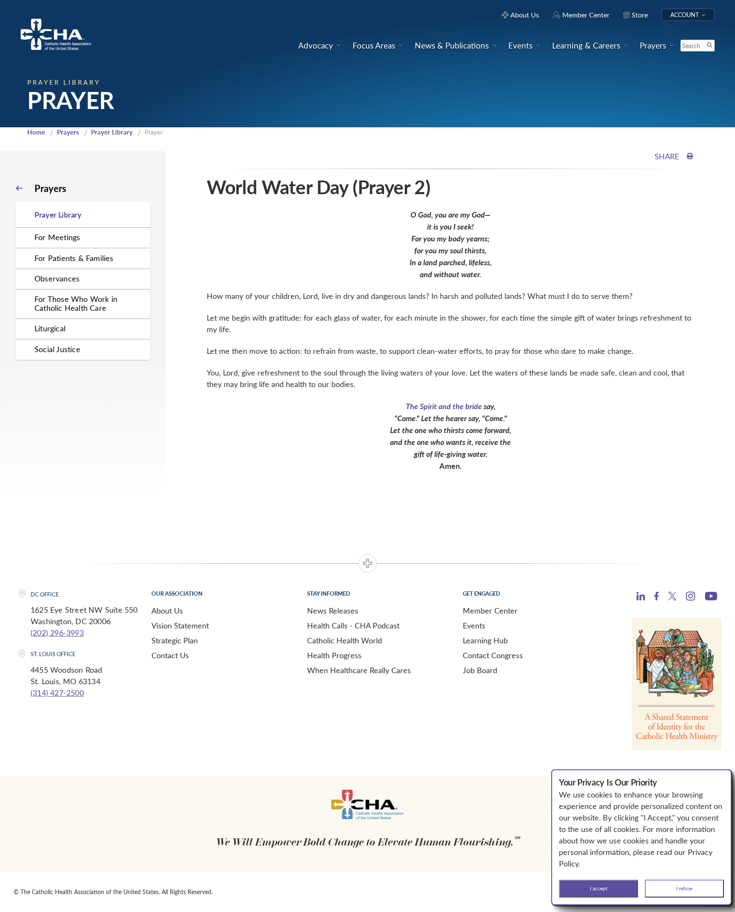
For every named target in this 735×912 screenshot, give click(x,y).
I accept (598, 888)
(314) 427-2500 (57, 693)
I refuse (684, 888)
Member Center (490, 610)
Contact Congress (493, 655)
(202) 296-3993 (57, 633)
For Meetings (57, 237)
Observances (57, 278)
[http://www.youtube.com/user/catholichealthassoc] (711, 597)
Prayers (68, 132)
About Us (167, 610)
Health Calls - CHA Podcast (353, 625)
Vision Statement (180, 625)
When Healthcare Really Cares (359, 670)
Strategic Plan (174, 640)
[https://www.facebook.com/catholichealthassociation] (656, 597)
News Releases (332, 610)
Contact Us (170, 655)
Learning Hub (485, 640)
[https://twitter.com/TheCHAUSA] (672, 597)
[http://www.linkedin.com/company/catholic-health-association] (640, 597)
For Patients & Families (74, 258)
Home (36, 132)
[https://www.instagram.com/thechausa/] (690, 598)
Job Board (480, 670)
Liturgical (50, 328)
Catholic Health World (344, 640)
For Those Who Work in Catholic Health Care (75, 303)
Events (474, 625)
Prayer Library (112, 132)
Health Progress (334, 655)
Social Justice (57, 349)
